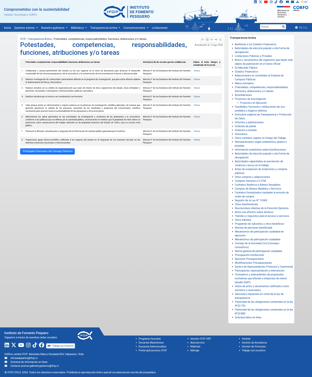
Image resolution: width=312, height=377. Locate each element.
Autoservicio (197, 342)
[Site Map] (298, 2)
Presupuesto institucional (249, 255)
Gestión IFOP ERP (200, 338)
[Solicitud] (293, 2)
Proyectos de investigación (250, 98)
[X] (261, 2)
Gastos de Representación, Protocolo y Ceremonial (264, 266)
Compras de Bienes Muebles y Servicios (258, 188)
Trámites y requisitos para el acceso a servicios (262, 216)
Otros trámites (243, 219)
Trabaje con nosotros (62, 345)
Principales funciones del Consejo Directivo (47, 151)
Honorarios (241, 134)
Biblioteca (77, 27)
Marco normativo (244, 83)
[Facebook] (282, 2)
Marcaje (194, 350)
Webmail (195, 346)
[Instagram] (272, 2)
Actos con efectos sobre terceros (254, 212)
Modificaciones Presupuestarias (253, 262)
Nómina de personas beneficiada (253, 227)
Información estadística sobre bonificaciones (260, 149)
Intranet (246, 338)
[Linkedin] (254, 2)
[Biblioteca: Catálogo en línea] (288, 2)
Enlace (196, 71)
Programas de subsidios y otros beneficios (259, 223)
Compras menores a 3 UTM (250, 180)
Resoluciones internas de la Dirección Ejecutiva (261, 208)
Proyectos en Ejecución (253, 102)
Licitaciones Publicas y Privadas (253, 56)
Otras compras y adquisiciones (252, 177)
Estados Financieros (246, 71)
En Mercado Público (246, 67)
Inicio (7, 27)
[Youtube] (266, 2)
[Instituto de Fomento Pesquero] (128, 11)
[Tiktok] (277, 2)
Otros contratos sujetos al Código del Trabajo (260, 137)
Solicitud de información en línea (28, 362)
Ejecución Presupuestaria (249, 258)
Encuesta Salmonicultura (152, 346)
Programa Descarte (150, 338)
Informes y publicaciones (249, 122)
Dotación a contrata (246, 130)
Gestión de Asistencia (254, 342)
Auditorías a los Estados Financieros (255, 44)
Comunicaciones (135, 27)
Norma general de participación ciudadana (258, 251)
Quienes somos (24, 27)
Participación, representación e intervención (259, 270)
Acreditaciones (243, 95)
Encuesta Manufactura (151, 342)
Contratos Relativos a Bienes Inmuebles (257, 184)
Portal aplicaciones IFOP (153, 350)
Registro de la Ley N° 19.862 (251, 200)
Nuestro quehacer (53, 27)
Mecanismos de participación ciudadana (257, 239)
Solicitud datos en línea (248, 317)
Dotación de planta (245, 126)
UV (305, 1)
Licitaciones (160, 27)
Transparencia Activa (104, 27)
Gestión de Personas (254, 346)
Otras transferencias (246, 204)
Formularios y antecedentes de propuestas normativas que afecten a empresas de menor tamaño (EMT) (261, 278)
